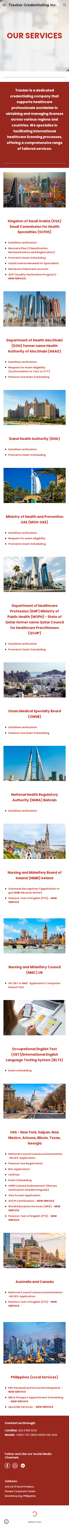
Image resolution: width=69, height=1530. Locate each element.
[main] (34, 35)
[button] (4, 5)
